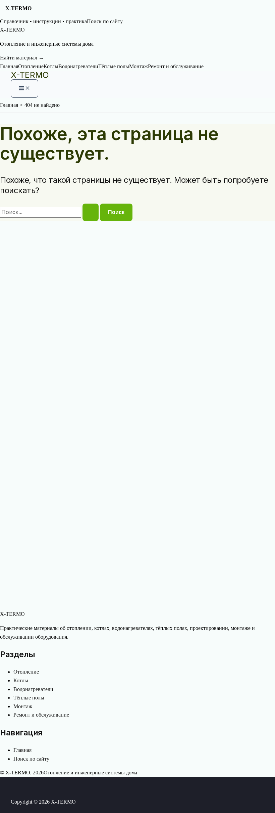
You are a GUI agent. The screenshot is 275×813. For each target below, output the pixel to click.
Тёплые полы (113, 66)
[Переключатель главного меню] (24, 88)
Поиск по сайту (105, 21)
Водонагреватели (78, 66)
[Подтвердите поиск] (90, 212)
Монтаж (138, 66)
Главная (9, 66)
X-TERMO (30, 75)
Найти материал (22, 57)
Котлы (51, 66)
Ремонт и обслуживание (176, 66)
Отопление (31, 66)
